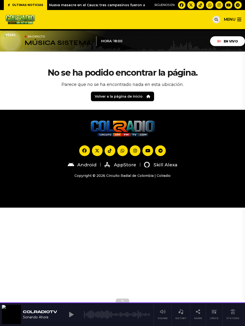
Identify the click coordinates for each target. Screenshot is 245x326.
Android (86, 165)
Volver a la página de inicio (119, 96)
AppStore (125, 165)
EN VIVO (231, 41)
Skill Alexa (166, 165)
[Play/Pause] (71, 314)
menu (229, 19)
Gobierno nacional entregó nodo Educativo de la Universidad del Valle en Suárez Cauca (127, 6)
